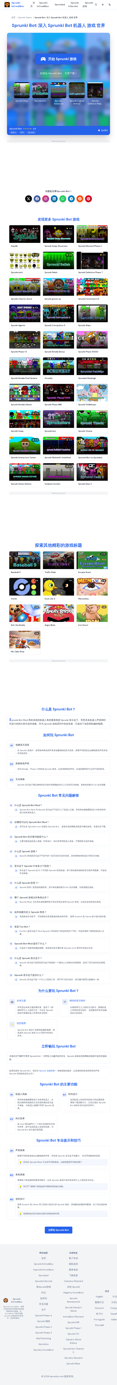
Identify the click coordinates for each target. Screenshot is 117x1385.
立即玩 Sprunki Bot (58, 1229)
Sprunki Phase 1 (73, 1328)
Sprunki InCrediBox (43, 4)
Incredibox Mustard (73, 1316)
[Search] (96, 4)
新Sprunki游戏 (43, 1286)
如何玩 (43, 1298)
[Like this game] (99, 130)
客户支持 (73, 1258)
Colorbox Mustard (73, 1281)
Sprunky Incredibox (44, 1349)
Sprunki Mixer (73, 1363)
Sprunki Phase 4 (43, 1315)
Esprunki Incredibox (43, 1269)
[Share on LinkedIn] (54, 198)
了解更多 (73, 1275)
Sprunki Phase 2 (43, 1326)
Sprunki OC (73, 1333)
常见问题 (43, 1304)
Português (99, 1319)
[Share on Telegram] (71, 198)
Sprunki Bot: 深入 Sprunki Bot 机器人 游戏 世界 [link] (56, 17)
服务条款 (73, 1269)
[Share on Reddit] (79, 198)
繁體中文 (99, 1302)
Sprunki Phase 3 (43, 1332)
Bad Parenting (43, 1338)
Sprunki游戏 (87, 4)
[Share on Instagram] (45, 198)
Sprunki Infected (73, 4)
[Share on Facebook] (37, 198)
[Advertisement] (58, 163)
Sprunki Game (25, 17)
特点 (43, 1292)
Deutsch (99, 1308)
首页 (32, 4)
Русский (99, 1325)
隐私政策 (73, 1263)
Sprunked (60, 4)
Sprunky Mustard (73, 1357)
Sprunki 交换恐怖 (47, 1070)
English (99, 1296)
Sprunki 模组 (43, 1321)
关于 (43, 1309)
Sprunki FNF (73, 1322)
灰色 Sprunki (73, 1286)
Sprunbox (44, 1344)
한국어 (99, 1313)
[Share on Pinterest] (88, 198)
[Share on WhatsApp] (62, 198)
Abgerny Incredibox (73, 1292)
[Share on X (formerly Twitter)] (28, 198)
